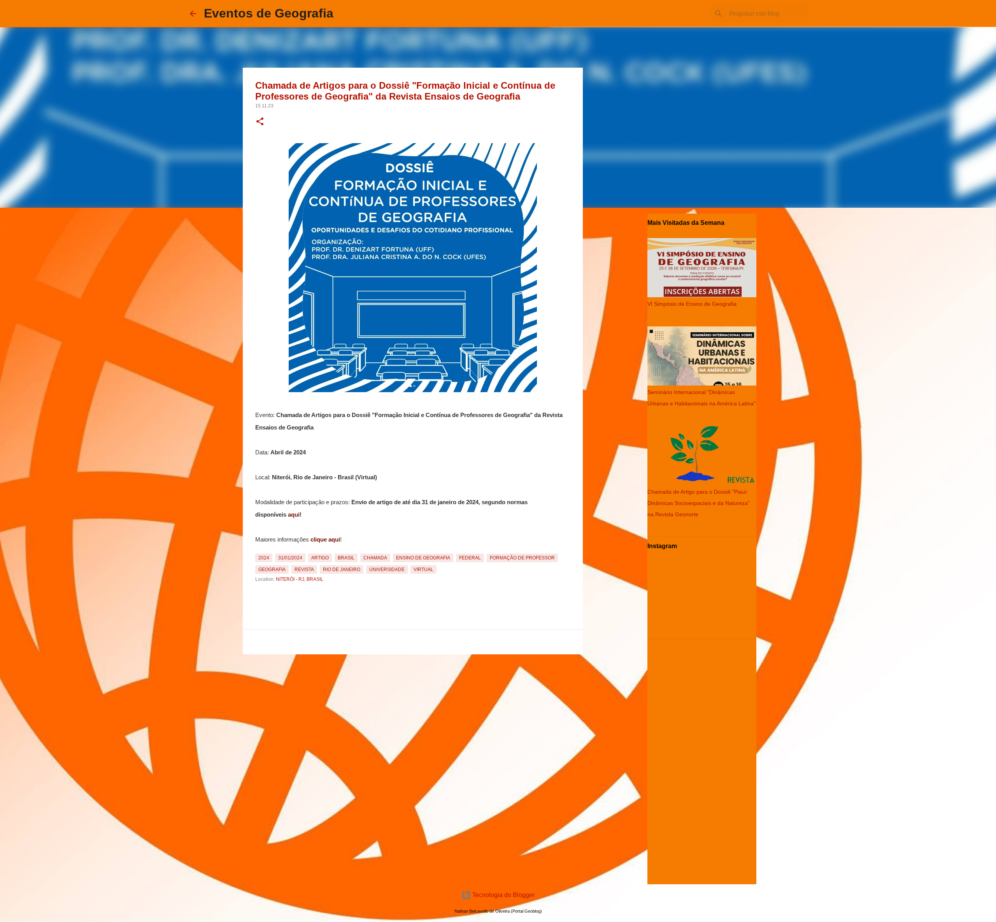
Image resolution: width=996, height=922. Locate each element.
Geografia (272, 569)
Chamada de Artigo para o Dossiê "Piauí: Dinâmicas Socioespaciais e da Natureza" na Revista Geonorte (698, 503)
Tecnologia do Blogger (503, 895)
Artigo (320, 558)
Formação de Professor (522, 558)
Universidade (387, 569)
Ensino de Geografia (423, 558)
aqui (294, 515)
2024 (263, 558)
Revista (304, 569)
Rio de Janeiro (341, 569)
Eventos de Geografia (268, 13)
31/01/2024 (290, 558)
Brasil (346, 558)
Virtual (423, 569)
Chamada (375, 558)
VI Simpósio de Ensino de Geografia (691, 304)
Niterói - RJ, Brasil (299, 579)
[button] (260, 122)
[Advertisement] (413, 711)
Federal (470, 558)
